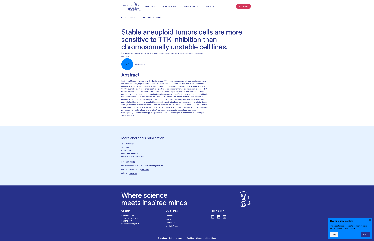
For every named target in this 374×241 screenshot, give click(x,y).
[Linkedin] (218, 217)
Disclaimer (162, 238)
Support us (243, 6)
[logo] (132, 6)
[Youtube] (212, 217)
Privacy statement (177, 238)
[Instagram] (224, 217)
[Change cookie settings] (370, 220)
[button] (232, 6)
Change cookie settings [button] (206, 238)
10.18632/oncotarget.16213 (152, 166)
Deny (334, 234)
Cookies (190, 238)
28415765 (145, 170)
